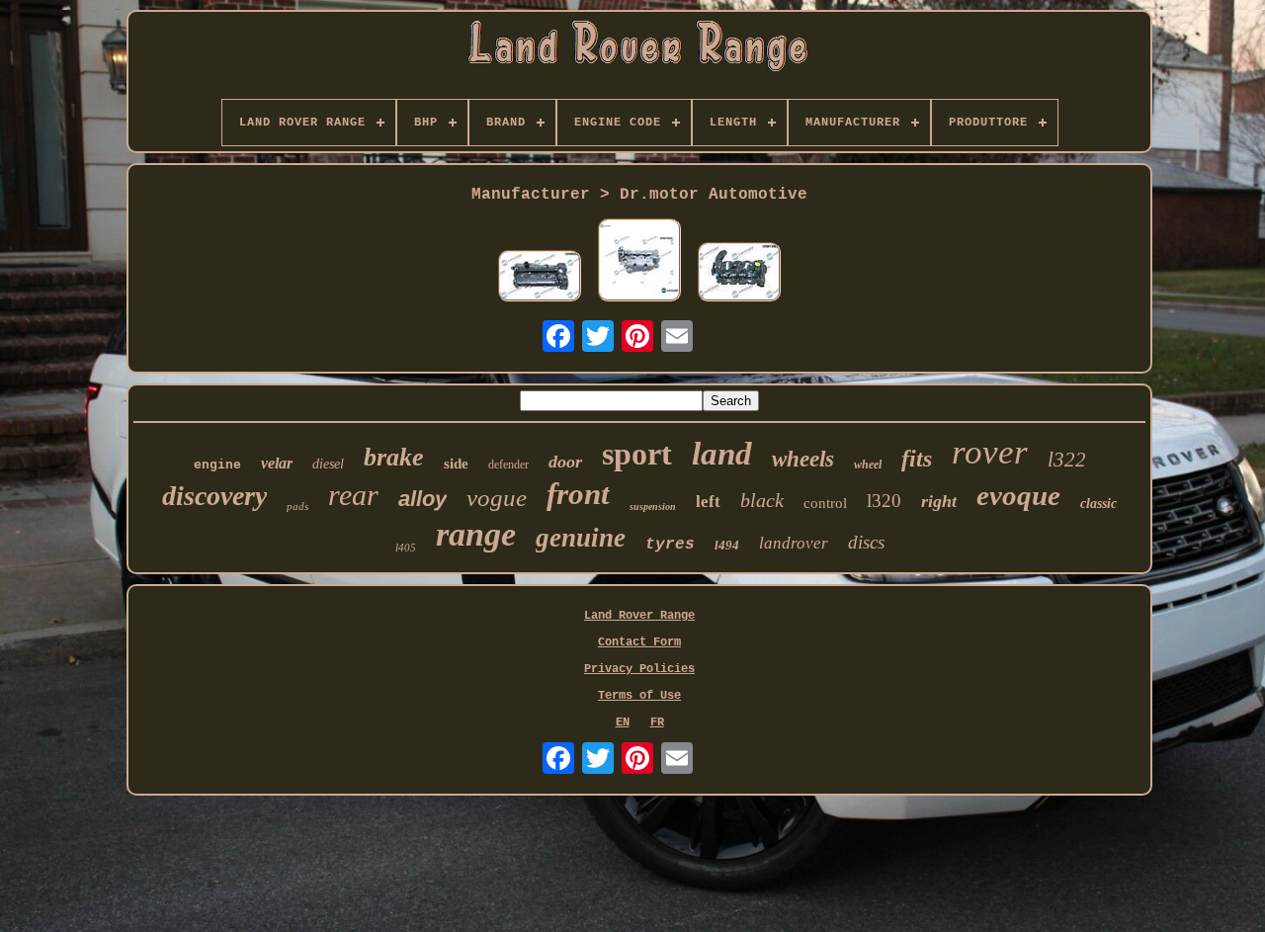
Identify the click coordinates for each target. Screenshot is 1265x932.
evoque (1018, 495)
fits (916, 458)
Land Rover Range (639, 616)
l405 (405, 547)
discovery (214, 495)
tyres (670, 544)
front (578, 493)
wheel (868, 464)
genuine (581, 537)
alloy (422, 498)
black (762, 500)
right (939, 501)
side (456, 463)
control (825, 503)
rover (990, 452)
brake (394, 457)
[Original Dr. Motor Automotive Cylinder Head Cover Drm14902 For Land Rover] (739, 273)
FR (657, 722)
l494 (727, 545)
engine (217, 465)
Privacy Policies (639, 669)
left (708, 501)
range (476, 534)
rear (353, 494)
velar (277, 463)
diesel (328, 464)
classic (1098, 503)
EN (623, 722)
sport (637, 453)
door (565, 461)
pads (297, 506)
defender (508, 464)
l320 (884, 500)
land (722, 453)
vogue (496, 497)
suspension (653, 506)
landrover (793, 543)
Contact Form (639, 642)
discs (866, 542)
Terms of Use (639, 696)
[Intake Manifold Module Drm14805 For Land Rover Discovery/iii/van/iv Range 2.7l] (639, 261)
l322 (1067, 459)
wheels (803, 459)
